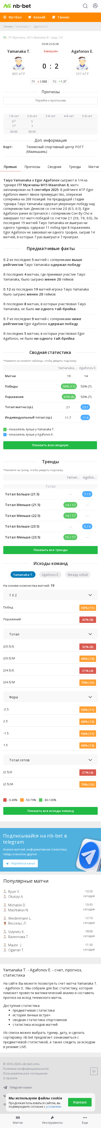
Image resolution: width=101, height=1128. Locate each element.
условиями (53, 1107)
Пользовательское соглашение (25, 1073)
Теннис (8, 26)
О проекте (10, 1078)
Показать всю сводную (50, 445)
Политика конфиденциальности (26, 1069)
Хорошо (80, 1102)
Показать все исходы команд (50, 811)
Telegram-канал (20, 1087)
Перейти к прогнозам (50, 100)
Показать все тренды (51, 550)
